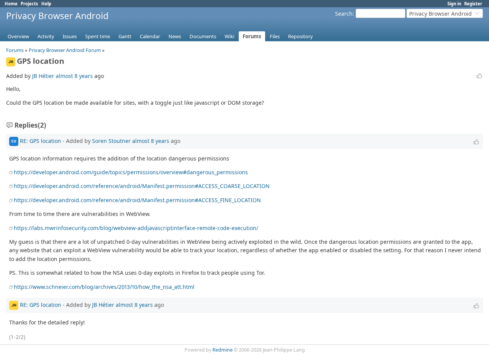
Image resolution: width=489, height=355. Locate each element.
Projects (29, 3)
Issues (70, 36)
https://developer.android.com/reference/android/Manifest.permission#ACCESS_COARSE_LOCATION (142, 186)
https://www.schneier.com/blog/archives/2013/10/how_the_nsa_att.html (104, 286)
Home (11, 3)
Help (46, 3)
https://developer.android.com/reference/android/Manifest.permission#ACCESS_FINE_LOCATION (137, 200)
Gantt (124, 36)
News (174, 36)
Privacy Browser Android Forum (65, 50)
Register (473, 3)
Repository (300, 36)
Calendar (150, 36)
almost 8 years (74, 75)
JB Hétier (43, 75)
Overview (18, 36)
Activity (45, 36)
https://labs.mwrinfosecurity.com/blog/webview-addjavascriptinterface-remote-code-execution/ (136, 228)
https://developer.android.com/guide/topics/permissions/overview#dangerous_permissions (131, 172)
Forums (252, 36)
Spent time (97, 36)
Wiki (229, 36)
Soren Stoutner (111, 140)
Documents (202, 36)
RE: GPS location (40, 140)
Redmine (222, 350)
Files (275, 36)
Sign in (454, 3)
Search (344, 13)
